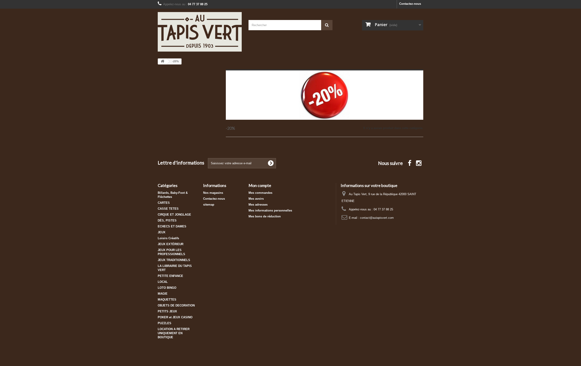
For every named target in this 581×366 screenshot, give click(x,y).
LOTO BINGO (167, 287)
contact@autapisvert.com (377, 217)
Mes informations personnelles (270, 210)
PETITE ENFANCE (170, 276)
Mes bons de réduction (265, 216)
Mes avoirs (256, 198)
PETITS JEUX (167, 311)
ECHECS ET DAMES (172, 226)
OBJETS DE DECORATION (176, 305)
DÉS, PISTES (167, 220)
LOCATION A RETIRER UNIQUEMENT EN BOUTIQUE (174, 333)
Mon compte (260, 185)
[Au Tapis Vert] (200, 32)
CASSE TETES (168, 208)
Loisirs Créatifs (168, 238)
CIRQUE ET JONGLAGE (174, 214)
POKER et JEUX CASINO (175, 317)
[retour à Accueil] (162, 61)
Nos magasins (213, 192)
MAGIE (162, 293)
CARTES (164, 202)
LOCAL (163, 282)
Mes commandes (260, 192)
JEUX (161, 232)
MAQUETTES (167, 299)
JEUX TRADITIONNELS (174, 260)
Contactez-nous (410, 3)
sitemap (208, 204)
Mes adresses (258, 204)
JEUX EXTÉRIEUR (170, 244)
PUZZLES (164, 323)
